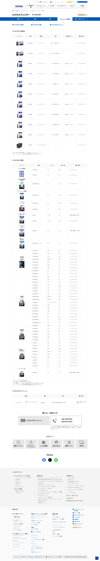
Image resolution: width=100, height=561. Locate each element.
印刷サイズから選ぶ (20, 491)
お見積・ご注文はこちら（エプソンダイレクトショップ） (50, 499)
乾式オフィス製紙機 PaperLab (37, 547)
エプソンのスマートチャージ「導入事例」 (47, 486)
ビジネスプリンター (25, 10)
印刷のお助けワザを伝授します (74, 487)
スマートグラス (34, 537)
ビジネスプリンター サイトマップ (74, 500)
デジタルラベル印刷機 (35, 522)
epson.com (57, 556)
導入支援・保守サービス (43, 493)
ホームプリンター (16, 518)
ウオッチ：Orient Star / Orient (37, 539)
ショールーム (69, 498)
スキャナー (33, 543)
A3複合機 (18, 479)
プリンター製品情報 (37, 531)
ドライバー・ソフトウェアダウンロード (76, 485)
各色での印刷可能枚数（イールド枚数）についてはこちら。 (27, 152)
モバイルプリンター (20, 486)
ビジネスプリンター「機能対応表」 (45, 497)
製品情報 (17, 10)
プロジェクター (34, 535)
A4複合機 (18, 483)
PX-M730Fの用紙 (37, 24)
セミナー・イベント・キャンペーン (59, 2)
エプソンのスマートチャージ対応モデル (24, 477)
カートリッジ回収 (72, 493)
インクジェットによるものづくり (58, 527)
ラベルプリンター (15, 546)
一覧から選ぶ (18, 492)
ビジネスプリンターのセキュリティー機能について (49, 492)
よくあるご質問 (71, 477)
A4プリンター (18, 485)
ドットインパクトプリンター (18, 542)
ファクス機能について (43, 490)
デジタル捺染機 (34, 524)
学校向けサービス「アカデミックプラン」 (47, 484)
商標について (51, 556)
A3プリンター (18, 481)
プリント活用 (77, 512)
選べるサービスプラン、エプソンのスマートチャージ (49, 477)
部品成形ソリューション (57, 519)
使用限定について (42, 502)
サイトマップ (16, 556)
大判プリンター (15, 540)
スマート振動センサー (56, 517)
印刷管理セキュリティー (36, 552)
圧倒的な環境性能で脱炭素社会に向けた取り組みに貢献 (50, 479)
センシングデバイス (56, 536)
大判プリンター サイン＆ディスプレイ (38, 515)
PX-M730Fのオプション (58, 24)
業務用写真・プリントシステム (37, 520)
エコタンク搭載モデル (17, 530)
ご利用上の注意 (30, 556)
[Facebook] (44, 459)
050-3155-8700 (67, 419)
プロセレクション (16, 528)
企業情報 (76, 519)
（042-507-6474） (66, 421)
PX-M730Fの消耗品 (19, 24)
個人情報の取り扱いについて (40, 556)
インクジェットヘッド (56, 525)
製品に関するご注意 (42, 500)
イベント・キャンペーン (72, 495)
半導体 (53, 532)
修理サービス (71, 479)
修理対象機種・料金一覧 (73, 481)
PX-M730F (32, 10)
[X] (50, 459)
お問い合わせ (77, 521)
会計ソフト (33, 549)
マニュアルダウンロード (73, 483)
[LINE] (56, 459)
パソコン (33, 541)
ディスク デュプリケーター (36, 545)
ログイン (80, 527)
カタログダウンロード (43, 495)
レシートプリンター (16, 544)
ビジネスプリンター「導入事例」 (45, 488)
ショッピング (77, 517)
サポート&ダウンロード (79, 515)
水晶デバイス (55, 534)
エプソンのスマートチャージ (18, 535)
